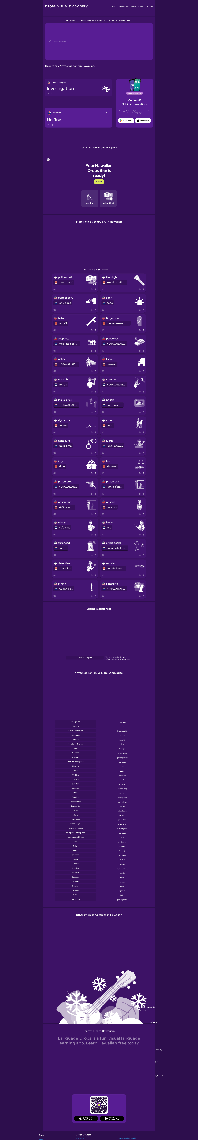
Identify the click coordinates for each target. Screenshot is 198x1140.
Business (141, 6)
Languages (121, 6)
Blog (127, 6)
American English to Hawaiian (92, 21)
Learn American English (127, 1138)
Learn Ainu (80, 1138)
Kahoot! (133, 6)
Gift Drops (149, 6)
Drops (113, 6)
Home (72, 21)
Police (111, 21)
